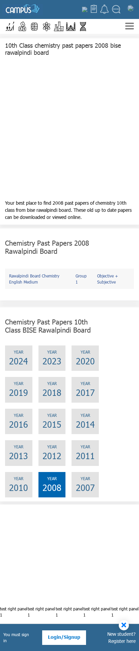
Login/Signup (64, 637)
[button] (10, 26)
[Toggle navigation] (129, 27)
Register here (122, 641)
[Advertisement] (69, 129)
